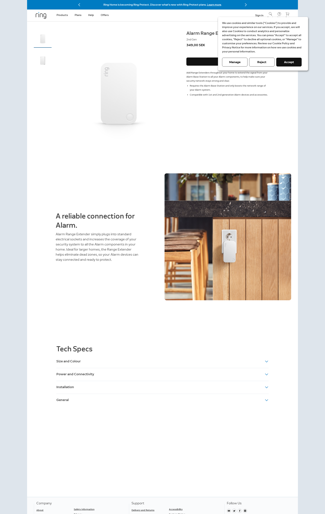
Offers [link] (105, 15)
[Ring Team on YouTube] (229, 510)
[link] (91, 509)
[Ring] (41, 15)
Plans (78, 15)
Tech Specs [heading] (74, 349)
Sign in (259, 15)
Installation (65, 387)
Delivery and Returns (143, 510)
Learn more (214, 4)
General (62, 400)
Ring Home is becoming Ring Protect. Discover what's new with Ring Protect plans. (155, 4)
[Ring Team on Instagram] (245, 510)
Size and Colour (68, 361)
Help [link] (91, 15)
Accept (289, 62)
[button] (43, 38)
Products (62, 15)
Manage (235, 62)
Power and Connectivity (75, 374)
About (40, 510)
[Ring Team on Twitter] (235, 510)
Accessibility (176, 509)
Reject (261, 62)
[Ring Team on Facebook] (240, 510)
